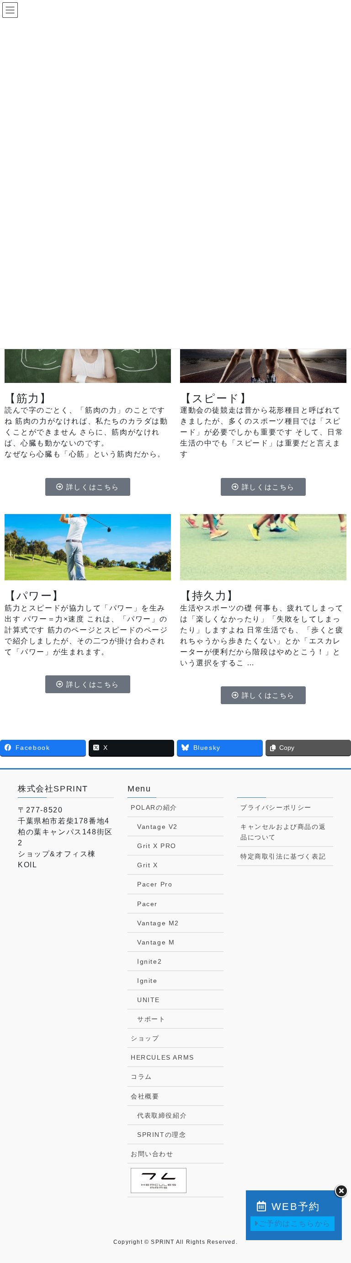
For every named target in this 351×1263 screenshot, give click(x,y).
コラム (141, 1076)
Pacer (147, 903)
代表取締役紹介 (162, 1115)
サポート (151, 1019)
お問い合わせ (152, 1153)
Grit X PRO (156, 845)
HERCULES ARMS (162, 1057)
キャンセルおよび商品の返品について (283, 832)
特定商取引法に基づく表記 (283, 856)
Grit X (147, 865)
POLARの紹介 (154, 807)
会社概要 (145, 1096)
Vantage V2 (157, 826)
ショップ (145, 1038)
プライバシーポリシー (276, 807)
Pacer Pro (154, 884)
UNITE (148, 999)
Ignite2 (149, 961)
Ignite (147, 980)
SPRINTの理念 (161, 1134)
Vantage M (156, 942)
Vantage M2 (158, 923)
